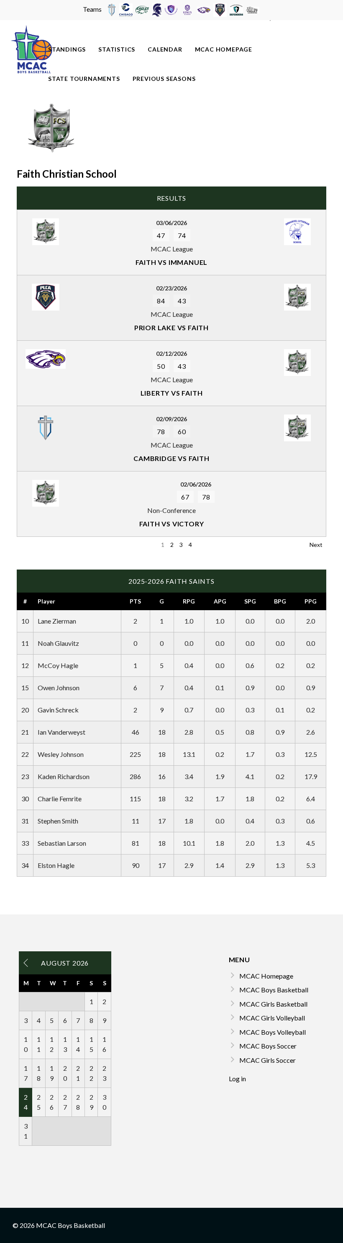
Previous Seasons (164, 78)
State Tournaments (84, 78)
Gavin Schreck (58, 710)
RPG (189, 601)
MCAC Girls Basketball (273, 1004)
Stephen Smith (58, 821)
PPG (311, 601)
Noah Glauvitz (58, 643)
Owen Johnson (58, 687)
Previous (32, 544)
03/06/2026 (171, 222)
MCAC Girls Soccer (267, 1060)
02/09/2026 (171, 418)
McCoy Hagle (58, 665)
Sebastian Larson (62, 843)
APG (220, 601)
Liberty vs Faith (172, 393)
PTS (135, 601)
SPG (250, 601)
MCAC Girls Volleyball (272, 1018)
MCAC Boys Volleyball (272, 1032)
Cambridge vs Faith (171, 458)
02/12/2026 (171, 353)
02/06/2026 (195, 484)
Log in (237, 1078)
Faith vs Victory (171, 524)
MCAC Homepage (223, 49)
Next (316, 544)
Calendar (165, 49)
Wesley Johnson (61, 754)
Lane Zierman (57, 621)
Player (46, 601)
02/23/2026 (171, 288)
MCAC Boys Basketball (273, 990)
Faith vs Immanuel (172, 262)
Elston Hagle (56, 865)
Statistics (116, 49)
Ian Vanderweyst (61, 732)
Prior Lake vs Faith (171, 327)
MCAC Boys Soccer (268, 1046)
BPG (280, 601)
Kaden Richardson (64, 776)
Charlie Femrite (60, 799)
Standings (67, 49)
